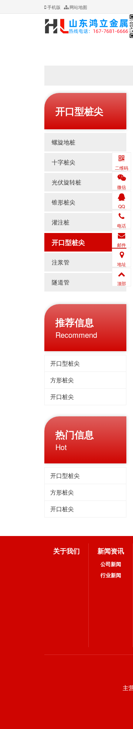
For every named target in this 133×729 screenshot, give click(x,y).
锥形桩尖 (63, 202)
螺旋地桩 (63, 142)
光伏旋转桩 (66, 182)
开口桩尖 (62, 396)
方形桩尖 (62, 380)
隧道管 (60, 282)
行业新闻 (110, 575)
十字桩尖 (63, 162)
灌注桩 (60, 222)
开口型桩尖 (68, 242)
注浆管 (60, 262)
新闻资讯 (111, 551)
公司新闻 (110, 563)
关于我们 (66, 551)
